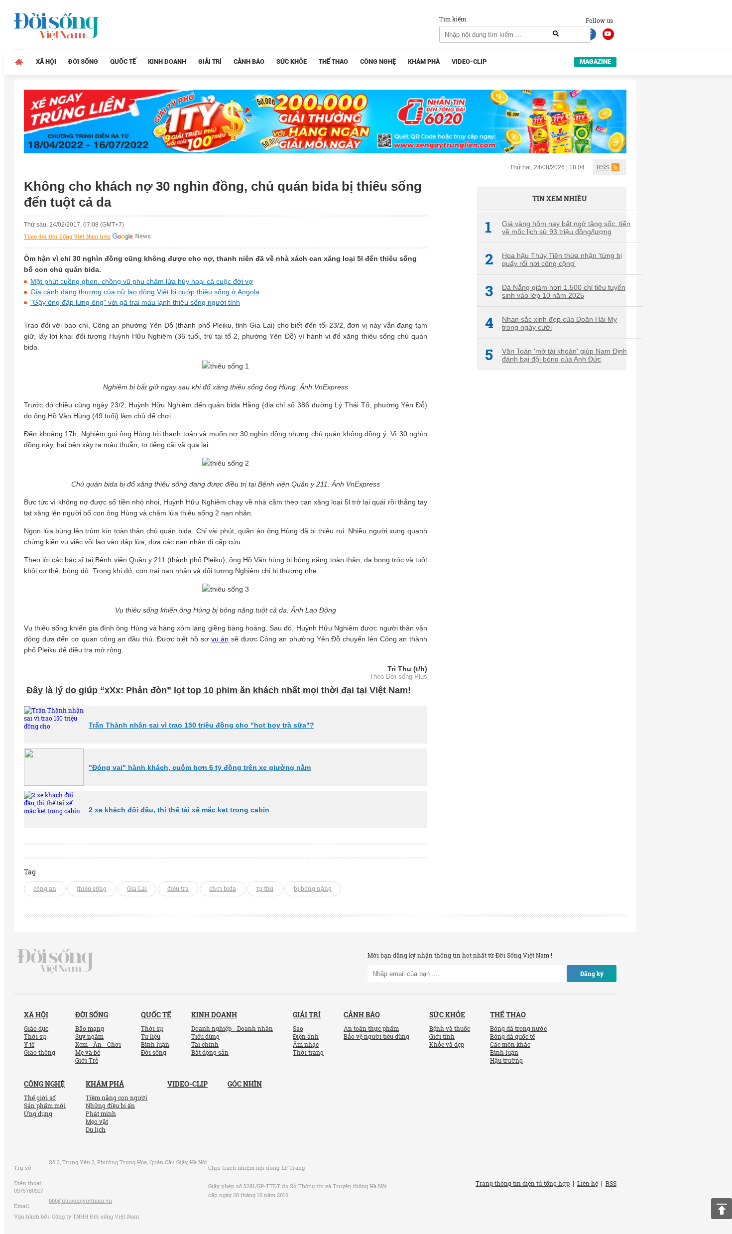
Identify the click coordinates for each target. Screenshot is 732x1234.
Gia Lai (137, 888)
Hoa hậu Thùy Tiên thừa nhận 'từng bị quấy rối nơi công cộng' (553, 259)
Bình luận (155, 1044)
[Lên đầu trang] (721, 1208)
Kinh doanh (167, 61)
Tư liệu (150, 1036)
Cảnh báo (249, 61)
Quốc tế (123, 61)
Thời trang (308, 1052)
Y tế (29, 1044)
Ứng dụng (38, 1113)
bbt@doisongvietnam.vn (80, 1200)
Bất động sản (210, 1052)
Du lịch (96, 1129)
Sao (298, 1028)
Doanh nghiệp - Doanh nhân (232, 1028)
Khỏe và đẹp (446, 1044)
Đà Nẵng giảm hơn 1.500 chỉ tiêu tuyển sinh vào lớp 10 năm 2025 (555, 291)
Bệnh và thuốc (449, 1028)
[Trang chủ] (19, 62)
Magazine (595, 61)
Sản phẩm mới (45, 1106)
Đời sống (83, 61)
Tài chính (205, 1044)
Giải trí (210, 61)
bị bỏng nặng (313, 888)
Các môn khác (510, 1044)
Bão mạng (89, 1028)
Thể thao (333, 61)
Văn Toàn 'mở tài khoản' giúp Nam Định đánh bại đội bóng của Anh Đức (556, 355)
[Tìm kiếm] (556, 34)
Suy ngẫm (89, 1036)
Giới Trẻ (86, 1060)
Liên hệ (587, 1183)
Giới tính (442, 1036)
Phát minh (101, 1113)
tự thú (264, 888)
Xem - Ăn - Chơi (98, 1044)
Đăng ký (592, 974)
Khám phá (424, 61)
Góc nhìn (245, 1084)
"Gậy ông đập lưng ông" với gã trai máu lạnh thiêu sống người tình (135, 302)
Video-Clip (469, 61)
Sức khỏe (291, 61)
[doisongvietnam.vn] (55, 961)
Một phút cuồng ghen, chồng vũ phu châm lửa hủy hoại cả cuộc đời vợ (141, 281)
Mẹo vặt (97, 1121)
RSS (603, 167)
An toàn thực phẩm (371, 1028)
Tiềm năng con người (116, 1098)
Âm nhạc (306, 1044)
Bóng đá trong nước (518, 1028)
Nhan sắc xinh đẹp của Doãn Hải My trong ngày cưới (551, 323)
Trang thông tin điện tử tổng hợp (523, 1183)
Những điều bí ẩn (110, 1106)
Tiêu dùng (205, 1036)
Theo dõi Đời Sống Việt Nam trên (67, 236)
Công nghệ (378, 61)
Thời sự (35, 1036)
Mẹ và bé (87, 1052)
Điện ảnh (306, 1036)
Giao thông (39, 1052)
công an (44, 888)
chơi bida (222, 888)
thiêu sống (92, 888)
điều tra (178, 888)
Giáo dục (36, 1028)
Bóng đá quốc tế (512, 1036)
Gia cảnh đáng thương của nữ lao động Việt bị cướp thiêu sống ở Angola (144, 292)
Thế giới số (40, 1098)
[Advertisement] (551, 544)
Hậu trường (506, 1060)
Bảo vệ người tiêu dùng (376, 1036)
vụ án (220, 639)
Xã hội (46, 61)
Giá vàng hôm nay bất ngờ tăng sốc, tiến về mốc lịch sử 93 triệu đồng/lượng (557, 228)
